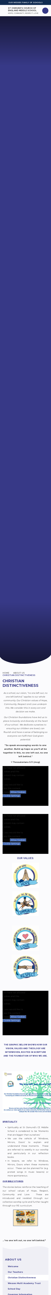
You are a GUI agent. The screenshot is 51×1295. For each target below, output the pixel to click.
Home (6, 673)
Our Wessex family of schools (25, 2)
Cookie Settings (12, 796)
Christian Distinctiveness (19, 675)
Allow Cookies (18, 792)
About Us (19, 673)
